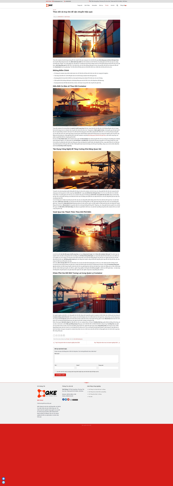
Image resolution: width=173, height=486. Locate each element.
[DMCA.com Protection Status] (74, 399)
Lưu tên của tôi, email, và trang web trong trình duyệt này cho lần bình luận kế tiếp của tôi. (78, 371)
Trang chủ (79, 5)
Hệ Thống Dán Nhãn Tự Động (95, 394)
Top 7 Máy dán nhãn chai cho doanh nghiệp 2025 (106, 342)
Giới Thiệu (87, 5)
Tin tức (106, 5)
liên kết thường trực (78, 339)
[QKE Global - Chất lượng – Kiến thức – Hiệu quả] (52, 5)
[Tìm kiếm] (117, 5)
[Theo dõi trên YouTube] (68, 399)
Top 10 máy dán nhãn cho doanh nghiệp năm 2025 (67, 342)
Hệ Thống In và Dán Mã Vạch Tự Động (97, 389)
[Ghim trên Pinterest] (61, 335)
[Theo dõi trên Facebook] (63, 399)
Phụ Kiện (90, 396)
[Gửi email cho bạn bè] (59, 335)
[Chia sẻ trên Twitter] (56, 335)
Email (78, 365)
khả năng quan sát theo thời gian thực (97, 135)
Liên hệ (112, 5)
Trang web (101, 365)
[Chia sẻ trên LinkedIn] (64, 335)
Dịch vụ (101, 5)
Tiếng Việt (122, 5)
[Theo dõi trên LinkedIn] (66, 399)
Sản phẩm (94, 5)
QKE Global (67, 16)
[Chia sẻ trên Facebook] (54, 335)
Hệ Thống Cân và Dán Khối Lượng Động (97, 391)
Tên (56, 365)
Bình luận (57, 353)
